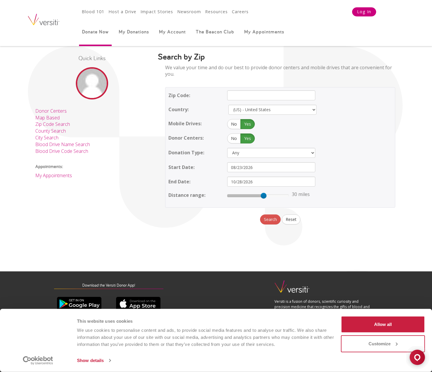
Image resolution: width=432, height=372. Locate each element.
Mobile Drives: (185, 123)
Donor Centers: (186, 138)
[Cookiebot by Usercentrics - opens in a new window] (38, 360)
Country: (178, 109)
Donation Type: (186, 152)
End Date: (179, 181)
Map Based (47, 117)
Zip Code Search (52, 124)
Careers (240, 11)
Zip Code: (179, 95)
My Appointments (264, 31)
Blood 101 (93, 11)
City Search (46, 137)
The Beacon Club (215, 31)
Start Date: (181, 167)
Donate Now (95, 31)
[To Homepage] (292, 289)
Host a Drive (122, 11)
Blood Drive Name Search (62, 144)
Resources (216, 11)
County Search (50, 131)
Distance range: (186, 195)
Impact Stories (156, 11)
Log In (364, 11)
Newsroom (189, 11)
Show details (90, 360)
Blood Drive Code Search (61, 151)
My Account (172, 31)
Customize (380, 343)
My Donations (134, 31)
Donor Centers (51, 111)
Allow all (383, 324)
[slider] (264, 196)
